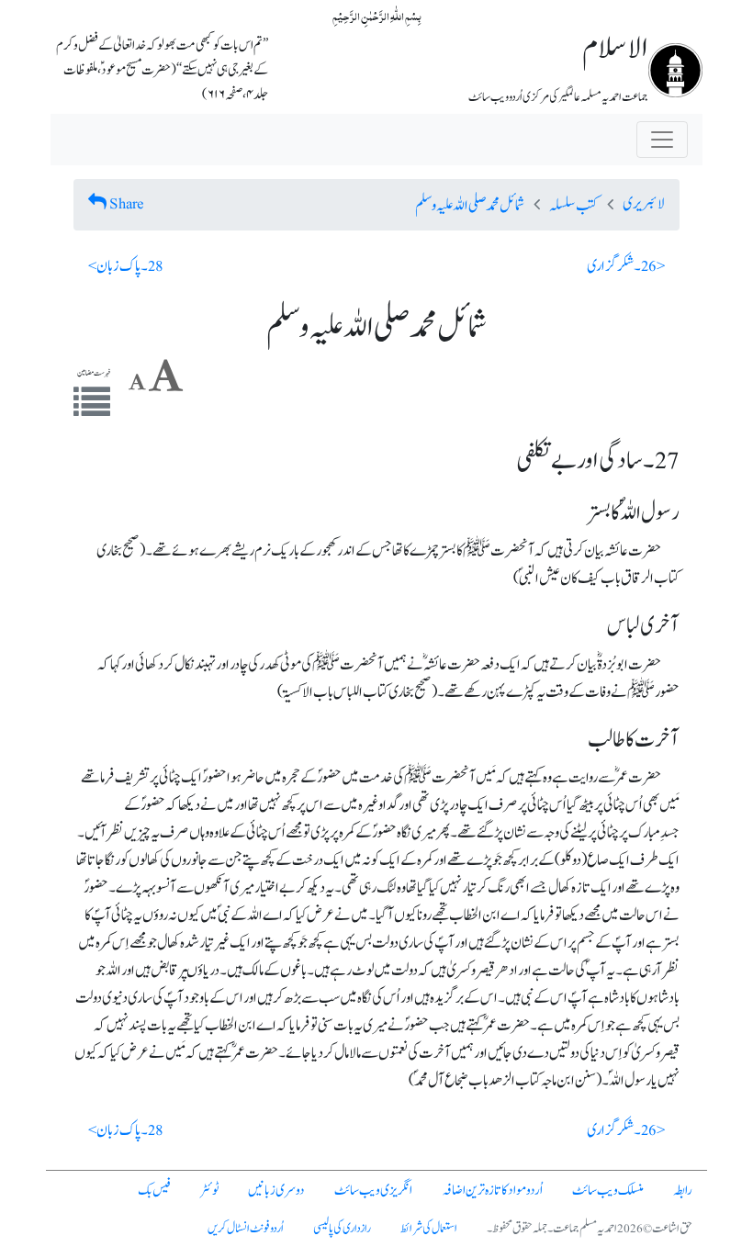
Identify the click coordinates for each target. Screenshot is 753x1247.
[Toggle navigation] (662, 139)
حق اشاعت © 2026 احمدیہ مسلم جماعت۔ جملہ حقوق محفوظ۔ (589, 1229)
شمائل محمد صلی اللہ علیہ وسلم (469, 206)
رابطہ (682, 1190)
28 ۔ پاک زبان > (125, 266)
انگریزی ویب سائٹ (373, 1190)
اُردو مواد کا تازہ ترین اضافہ (492, 1190)
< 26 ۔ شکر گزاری (626, 266)
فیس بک (154, 1190)
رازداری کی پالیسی (342, 1229)
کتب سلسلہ (573, 206)
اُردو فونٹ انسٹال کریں (246, 1229)
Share (126, 204)
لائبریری (644, 204)
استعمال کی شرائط (428, 1229)
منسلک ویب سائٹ (608, 1190)
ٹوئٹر (209, 1190)
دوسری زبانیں (276, 1190)
